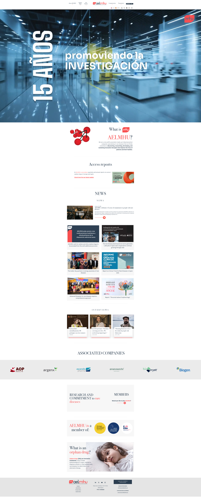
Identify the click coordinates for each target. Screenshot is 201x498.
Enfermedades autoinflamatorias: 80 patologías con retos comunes (77, 331)
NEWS (100, 200)
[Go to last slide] (69, 327)
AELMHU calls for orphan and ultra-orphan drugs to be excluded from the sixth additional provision (83, 245)
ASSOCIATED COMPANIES (101, 353)
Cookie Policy (78, 491)
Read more (114, 217)
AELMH (117, 137)
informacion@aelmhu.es (123, 488)
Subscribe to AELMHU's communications (123, 482)
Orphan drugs (74, 458)
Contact (78, 486)
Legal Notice (78, 488)
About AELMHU (72, 3)
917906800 (102, 489)
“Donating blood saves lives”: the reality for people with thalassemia (123, 331)
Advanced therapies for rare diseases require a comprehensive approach (83, 297)
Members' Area (129, 3)
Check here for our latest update (84, 177)
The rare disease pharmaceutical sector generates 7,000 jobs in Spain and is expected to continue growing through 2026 (117, 245)
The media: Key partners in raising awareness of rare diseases (83, 272)
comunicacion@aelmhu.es (123, 492)
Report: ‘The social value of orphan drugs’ (117, 297)
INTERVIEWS (100, 310)
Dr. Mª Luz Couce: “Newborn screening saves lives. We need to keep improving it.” (100, 331)
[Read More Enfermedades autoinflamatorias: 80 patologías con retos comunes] (77, 322)
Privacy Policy (78, 489)
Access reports (100, 164)
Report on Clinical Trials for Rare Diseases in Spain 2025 (118, 272)
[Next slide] (132, 327)
